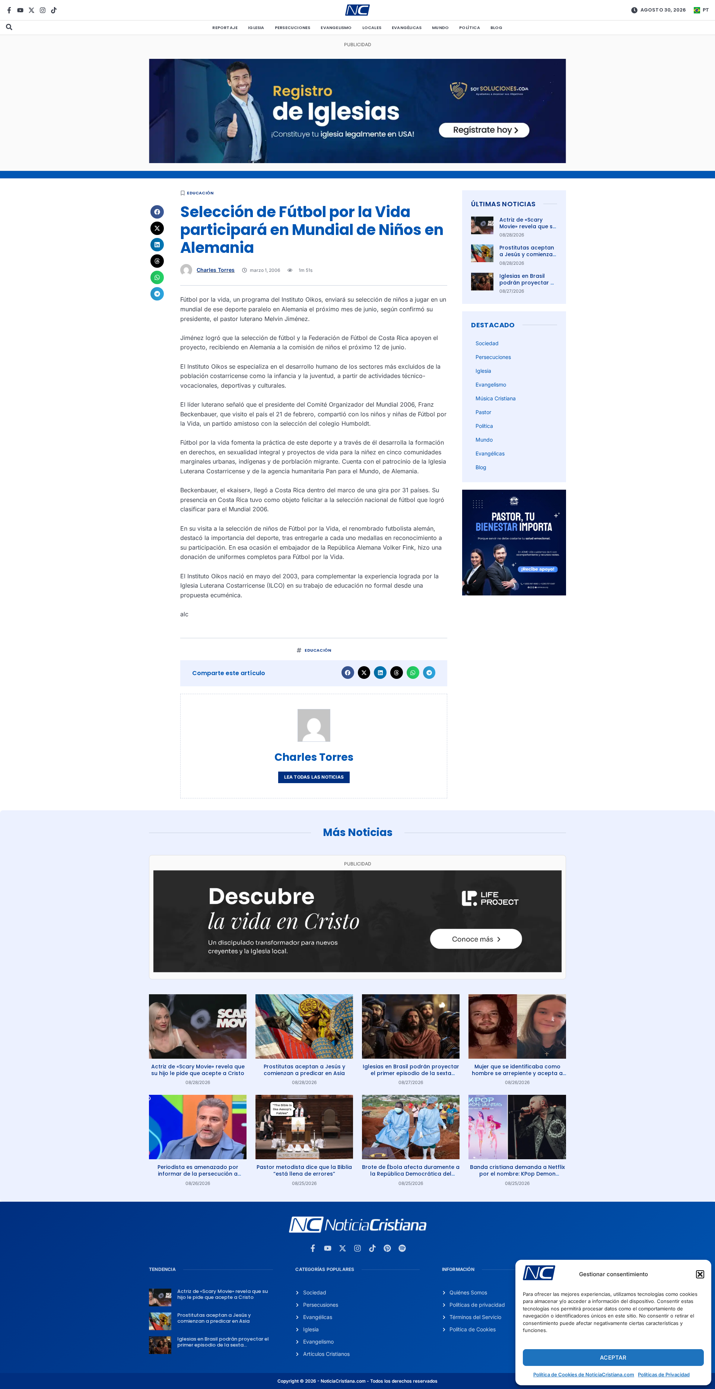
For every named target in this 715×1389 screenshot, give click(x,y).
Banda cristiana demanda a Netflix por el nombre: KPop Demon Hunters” (517, 1173)
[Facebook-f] (9, 10)
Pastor (483, 412)
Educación (200, 193)
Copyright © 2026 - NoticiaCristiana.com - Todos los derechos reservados (357, 1381)
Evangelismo (336, 28)
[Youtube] (20, 10)
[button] (700, 1274)
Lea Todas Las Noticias (314, 777)
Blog (496, 28)
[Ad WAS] (357, 161)
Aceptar (613, 1357)
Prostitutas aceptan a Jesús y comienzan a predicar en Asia (527, 254)
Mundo (440, 28)
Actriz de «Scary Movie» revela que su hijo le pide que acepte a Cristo (527, 230)
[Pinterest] (387, 1248)
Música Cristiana (496, 398)
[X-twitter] (31, 10)
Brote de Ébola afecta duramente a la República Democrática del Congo (411, 1173)
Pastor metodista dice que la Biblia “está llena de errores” (304, 1170)
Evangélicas (407, 28)
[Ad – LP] (357, 970)
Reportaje (225, 28)
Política (469, 28)
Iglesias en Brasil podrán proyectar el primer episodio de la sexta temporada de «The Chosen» (411, 1073)
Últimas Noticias (503, 204)
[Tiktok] (54, 10)
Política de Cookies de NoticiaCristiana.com (583, 1374)
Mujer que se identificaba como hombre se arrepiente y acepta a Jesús (517, 1073)
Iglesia (256, 28)
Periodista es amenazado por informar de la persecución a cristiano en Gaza (198, 1173)
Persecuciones (293, 28)
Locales (371, 28)
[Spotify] (402, 1248)
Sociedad (487, 343)
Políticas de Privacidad (664, 1374)
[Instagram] (42, 10)
